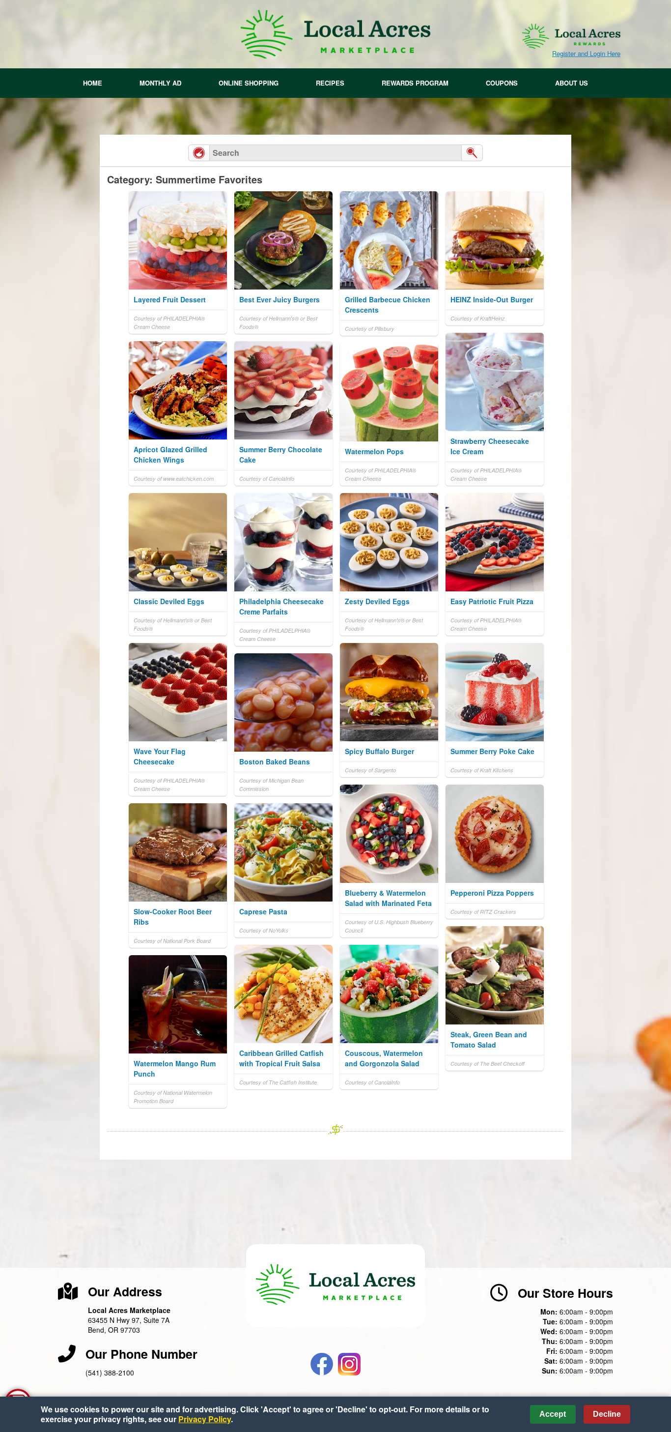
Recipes (330, 83)
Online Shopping (249, 83)
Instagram (349, 1364)
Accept (552, 1414)
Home (92, 83)
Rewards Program (415, 83)
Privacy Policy (204, 1419)
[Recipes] (199, 153)
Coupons (502, 83)
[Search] (472, 153)
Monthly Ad (160, 83)
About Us (571, 83)
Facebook (321, 1364)
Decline (607, 1414)
